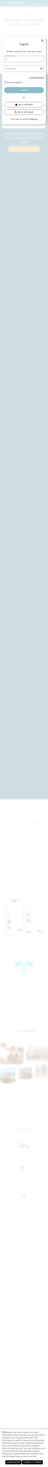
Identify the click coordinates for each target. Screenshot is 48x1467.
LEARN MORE (13, 1462)
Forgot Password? (36, 77)
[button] (42, 40)
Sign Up (34, 119)
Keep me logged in (15, 82)
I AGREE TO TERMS (32, 1462)
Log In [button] (24, 90)
